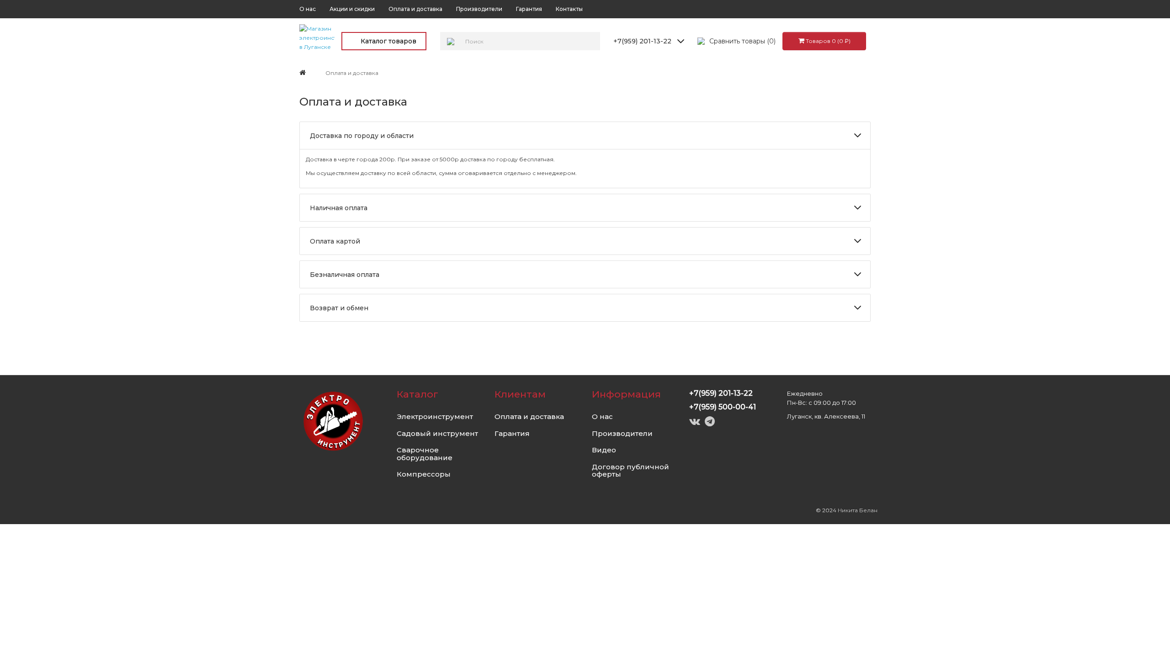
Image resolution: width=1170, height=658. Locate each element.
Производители (479, 8)
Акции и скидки (352, 8)
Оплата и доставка (415, 8)
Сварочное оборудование (424, 454)
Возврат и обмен (339, 308)
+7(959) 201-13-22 (642, 41)
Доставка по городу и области (362, 136)
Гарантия (529, 8)
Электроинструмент (435, 416)
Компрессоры (424, 474)
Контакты (569, 8)
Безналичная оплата (344, 275)
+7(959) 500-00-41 (722, 407)
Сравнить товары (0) (742, 41)
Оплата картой (335, 241)
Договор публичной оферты (630, 470)
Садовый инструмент (437, 433)
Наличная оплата (338, 208)
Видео (604, 450)
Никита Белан (858, 510)
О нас (307, 8)
